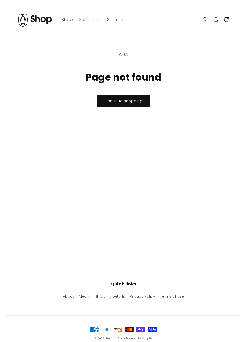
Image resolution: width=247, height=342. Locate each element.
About (68, 296)
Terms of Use (172, 296)
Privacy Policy (142, 296)
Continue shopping (123, 100)
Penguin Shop (115, 338)
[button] (205, 19)
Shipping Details (110, 296)
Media (84, 296)
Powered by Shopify (139, 338)
